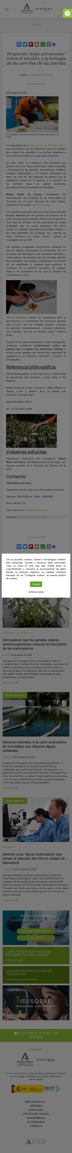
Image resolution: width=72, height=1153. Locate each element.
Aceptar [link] (36, 584)
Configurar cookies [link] (36, 592)
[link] (67, 13)
